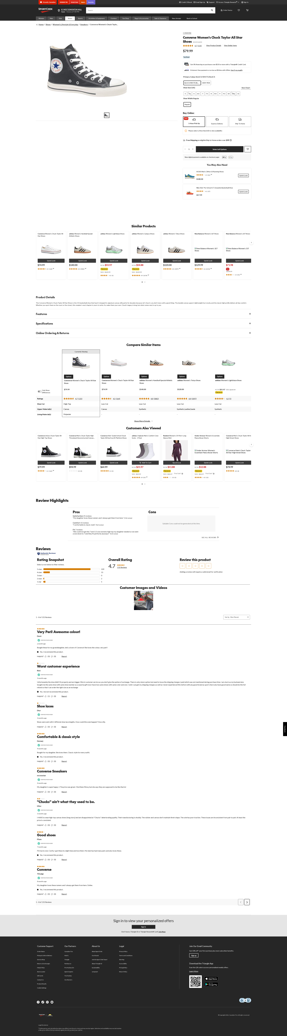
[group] (112, 268)
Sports (80, 18)
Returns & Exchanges (43, 963)
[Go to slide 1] (106, 115)
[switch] (41, 391)
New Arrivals (176, 18)
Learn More (193, 971)
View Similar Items (230, 45)
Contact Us (40, 980)
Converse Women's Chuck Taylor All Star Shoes (212, 39)
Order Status (227, 10)
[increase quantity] (193, 149)
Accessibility (123, 963)
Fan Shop (126, 18)
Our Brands (95, 955)
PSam (39, 839)
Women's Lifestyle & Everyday (65, 24)
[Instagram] (47, 1002)
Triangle (66, 959)
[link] (193, 45)
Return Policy (123, 972)
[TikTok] (42, 1002)
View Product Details (213, 45)
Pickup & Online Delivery (44, 955)
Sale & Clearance (160, 18)
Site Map (121, 959)
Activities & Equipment (97, 18)
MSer (39, 806)
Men (51, 18)
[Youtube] (52, 1002)
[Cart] (247, 10)
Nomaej (40, 741)
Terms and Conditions (126, 955)
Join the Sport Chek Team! (100, 959)
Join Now (161, 932)
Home (41, 24)
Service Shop (41, 959)
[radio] (192, 83)
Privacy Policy (123, 951)
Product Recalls (42, 984)
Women (41, 18)
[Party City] (91, 2)
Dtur (39, 710)
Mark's (66, 955)
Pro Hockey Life (69, 967)
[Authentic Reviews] (46, 553)
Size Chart (246, 88)
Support (212, 2)
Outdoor (114, 18)
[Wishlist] (239, 10)
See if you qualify (237, 70)
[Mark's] (83, 2)
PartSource (67, 963)
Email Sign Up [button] (200, 2)
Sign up (193, 955)
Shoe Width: (188, 98)
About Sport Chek (97, 951)
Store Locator (41, 972)
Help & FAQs (41, 967)
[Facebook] (38, 1002)
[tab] (194, 122)
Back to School (192, 18)
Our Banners (68, 980)
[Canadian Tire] (63, 2)
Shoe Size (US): (189, 87)
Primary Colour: (189, 77)
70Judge (40, 874)
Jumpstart (95, 972)
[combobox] (238, 617)
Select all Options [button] (220, 149)
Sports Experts (68, 972)
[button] (212, 10)
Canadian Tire (68, 951)
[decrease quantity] (185, 149)
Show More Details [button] (142, 421)
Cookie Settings (41, 988)
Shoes (70, 18)
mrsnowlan (41, 775)
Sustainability (96, 967)
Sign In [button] (246, 2)
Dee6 (39, 636)
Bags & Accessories (142, 18)
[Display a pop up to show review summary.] (212, 175)
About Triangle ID (97, 963)
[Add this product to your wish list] (247, 149)
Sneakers (84, 24)
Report (64, 656)
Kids (60, 18)
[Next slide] (251, 242)
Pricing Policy (123, 967)
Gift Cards (40, 976)
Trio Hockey (68, 976)
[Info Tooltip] (230, 140)
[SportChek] (74, 2)
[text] (51, 269)
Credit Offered (186, 2)
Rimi (38, 670)
